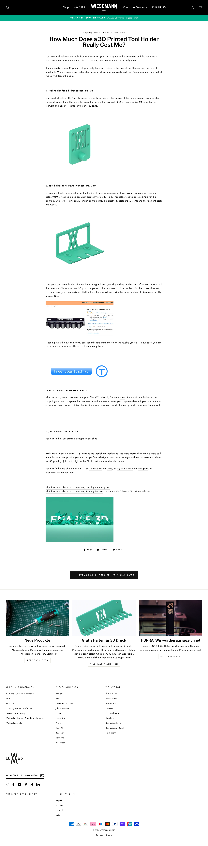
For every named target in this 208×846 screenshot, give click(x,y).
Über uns (60, 737)
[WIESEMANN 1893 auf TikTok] (32, 784)
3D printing (87, 32)
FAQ (8, 698)
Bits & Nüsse (111, 698)
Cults (109, 468)
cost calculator (81, 72)
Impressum (11, 703)
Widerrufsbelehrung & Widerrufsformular (25, 718)
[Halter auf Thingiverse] (79, 379)
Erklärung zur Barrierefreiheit (19, 708)
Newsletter (60, 718)
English (59, 800)
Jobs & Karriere (62, 708)
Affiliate (59, 693)
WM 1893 (79, 7)
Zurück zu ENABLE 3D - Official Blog (106, 575)
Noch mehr (111, 732)
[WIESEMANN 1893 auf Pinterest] (25, 784)
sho (122, 397)
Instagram (143, 468)
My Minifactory (125, 468)
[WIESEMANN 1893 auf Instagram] (7, 784)
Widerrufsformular (14, 723)
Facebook (51, 472)
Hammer (109, 708)
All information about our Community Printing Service (74, 491)
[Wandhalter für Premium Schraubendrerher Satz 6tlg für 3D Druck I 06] (79, 277)
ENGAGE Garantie (64, 703)
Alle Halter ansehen (104, 664)
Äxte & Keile (111, 693)
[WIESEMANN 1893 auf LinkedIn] (38, 784)
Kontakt (59, 713)
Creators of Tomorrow (135, 7)
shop (94, 438)
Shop (66, 7)
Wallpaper (60, 742)
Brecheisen (111, 703)
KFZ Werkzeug (112, 713)
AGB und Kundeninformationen (20, 693)
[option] (104, 17)
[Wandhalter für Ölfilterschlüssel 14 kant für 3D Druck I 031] (79, 178)
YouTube (69, 472)
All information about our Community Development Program (78, 487)
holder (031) (66, 98)
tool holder (107, 32)
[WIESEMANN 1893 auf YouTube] (19, 784)
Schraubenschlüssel (115, 728)
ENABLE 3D (159, 7)
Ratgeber (60, 732)
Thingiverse (95, 468)
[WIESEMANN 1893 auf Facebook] (13, 784)
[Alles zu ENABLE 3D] (79, 541)
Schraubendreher (113, 723)
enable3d (97, 32)
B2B (57, 698)
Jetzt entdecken (37, 660)
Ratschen (110, 718)
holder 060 (52, 196)
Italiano (59, 815)
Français (59, 805)
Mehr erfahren (170, 656)
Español (59, 810)
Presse (59, 723)
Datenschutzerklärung (15, 713)
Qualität (59, 728)
